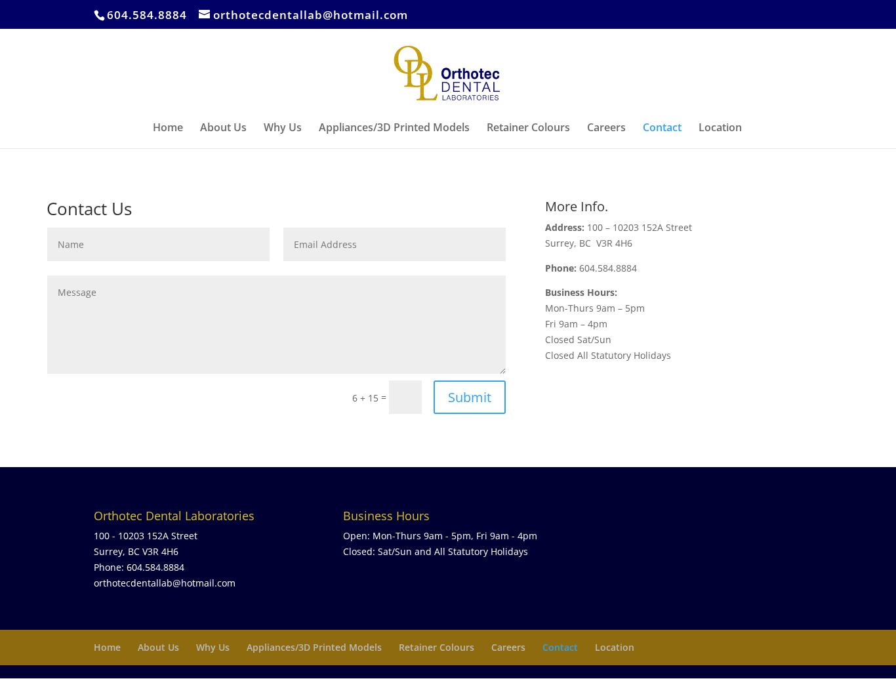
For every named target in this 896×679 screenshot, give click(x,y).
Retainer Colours (528, 128)
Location (720, 128)
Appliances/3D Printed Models (394, 128)
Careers (606, 128)
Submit (469, 397)
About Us (223, 128)
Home (168, 128)
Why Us (283, 128)
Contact (662, 128)
